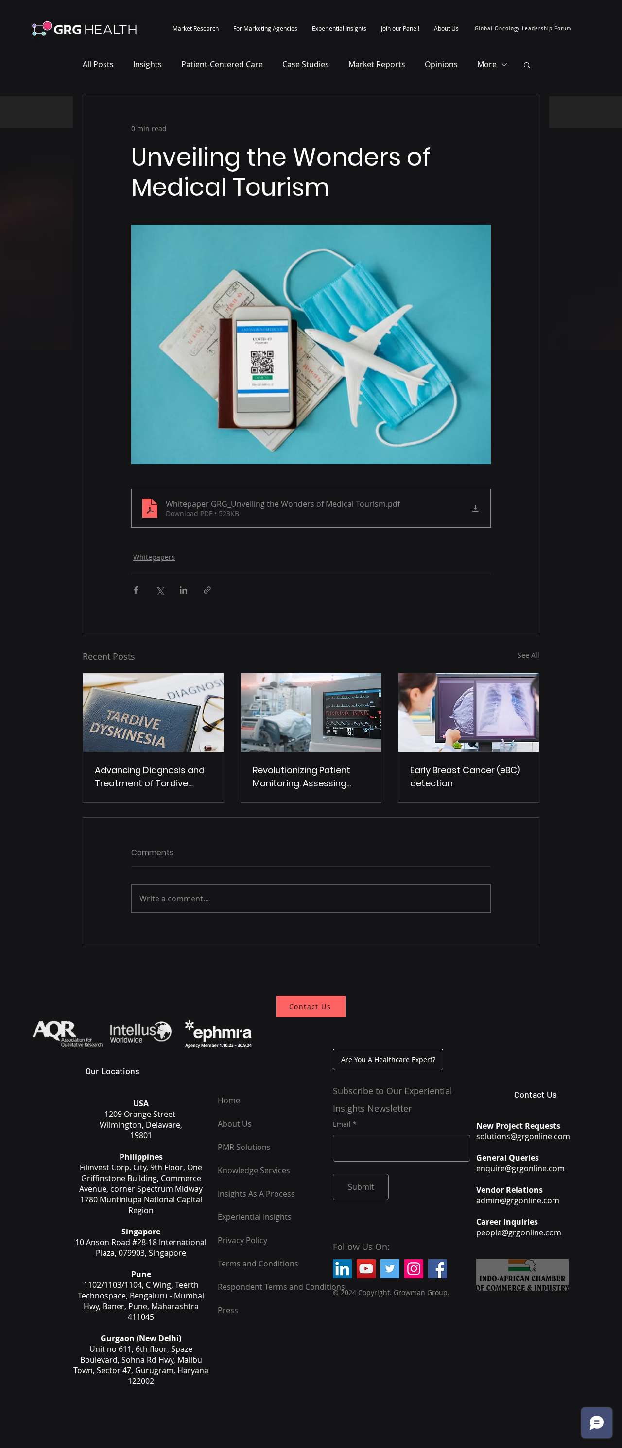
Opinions (441, 64)
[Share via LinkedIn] (183, 590)
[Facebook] (437, 1268)
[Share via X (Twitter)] (159, 590)
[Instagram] (413, 1268)
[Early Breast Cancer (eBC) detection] (468, 712)
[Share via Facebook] (135, 590)
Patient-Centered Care (222, 64)
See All (528, 655)
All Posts (98, 64)
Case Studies (305, 64)
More (487, 64)
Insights (147, 64)
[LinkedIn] (342, 1268)
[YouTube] (366, 1268)
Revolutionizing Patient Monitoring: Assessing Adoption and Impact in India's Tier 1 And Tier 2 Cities (304, 777)
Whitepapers (154, 557)
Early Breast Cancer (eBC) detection (465, 776)
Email (342, 1124)
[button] (195, 28)
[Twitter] (389, 1268)
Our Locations (112, 1070)
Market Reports (376, 64)
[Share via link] (207, 590)
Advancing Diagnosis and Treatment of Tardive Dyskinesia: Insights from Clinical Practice (150, 777)
